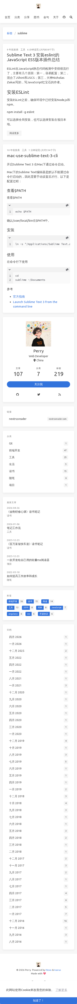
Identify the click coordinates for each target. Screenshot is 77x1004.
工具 (23, 49)
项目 (9, 564)
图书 (36, 17)
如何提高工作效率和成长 (22, 576)
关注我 (38, 384)
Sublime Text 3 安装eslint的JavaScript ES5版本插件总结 (33, 57)
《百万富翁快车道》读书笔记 (25, 544)
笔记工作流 (14, 528)
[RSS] (59, 395)
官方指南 (19, 296)
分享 (27, 17)
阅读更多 (14, 133)
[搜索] (71, 17)
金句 (46, 17)
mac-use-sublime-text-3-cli (32, 155)
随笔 (9, 580)
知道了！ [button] (38, 1000)
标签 (9, 33)
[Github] (17, 395)
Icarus (57, 970)
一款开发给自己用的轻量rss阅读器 (28, 560)
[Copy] (67, 205)
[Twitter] (38, 395)
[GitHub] (64, 17)
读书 (9, 515)
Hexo (49, 970)
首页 (7, 17)
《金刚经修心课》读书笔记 (23, 511)
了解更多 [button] (61, 990)
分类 (17, 17)
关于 (56, 17)
